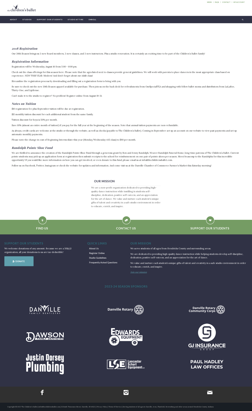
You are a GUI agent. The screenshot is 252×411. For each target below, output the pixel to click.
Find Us (42, 228)
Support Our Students (209, 228)
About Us (94, 248)
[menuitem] (209, 2)
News (209, 2)
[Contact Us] (126, 220)
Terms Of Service (114, 407)
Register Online (97, 253)
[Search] (242, 19)
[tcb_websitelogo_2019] (21, 9)
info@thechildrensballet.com (49, 407)
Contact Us (126, 228)
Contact (226, 2)
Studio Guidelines (97, 257)
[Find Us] (42, 220)
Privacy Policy (102, 407)
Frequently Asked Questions (103, 262)
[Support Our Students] (210, 220)
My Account (239, 2)
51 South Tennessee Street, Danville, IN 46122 (78, 407)
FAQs (217, 2)
